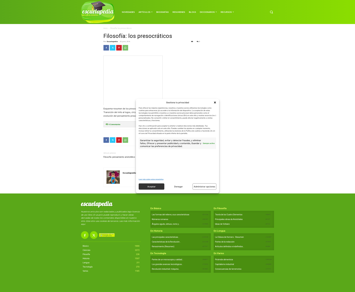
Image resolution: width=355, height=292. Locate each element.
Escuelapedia (112, 41)
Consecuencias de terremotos (228, 269)
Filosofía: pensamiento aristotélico (119, 157)
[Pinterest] (119, 48)
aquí (83, 224)
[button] (215, 102)
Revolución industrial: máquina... (166, 269)
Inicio (105, 28)
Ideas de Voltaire (222, 224)
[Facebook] (106, 48)
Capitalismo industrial (224, 264)
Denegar (178, 186)
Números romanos (160, 219)
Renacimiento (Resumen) (163, 246)
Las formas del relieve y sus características (170, 214)
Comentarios (114, 124)
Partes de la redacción (224, 242)
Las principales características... (165, 237)
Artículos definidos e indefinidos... (229, 246)
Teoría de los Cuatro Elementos (228, 214)
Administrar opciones (204, 186)
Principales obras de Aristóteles (229, 219)
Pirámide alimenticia (224, 259)
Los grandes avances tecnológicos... (167, 264)
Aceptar (151, 186)
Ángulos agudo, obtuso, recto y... (166, 224)
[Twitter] (112, 48)
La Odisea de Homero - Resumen (229, 237)
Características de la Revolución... (166, 242)
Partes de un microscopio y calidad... (167, 259)
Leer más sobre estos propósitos (151, 179)
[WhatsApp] (125, 48)
